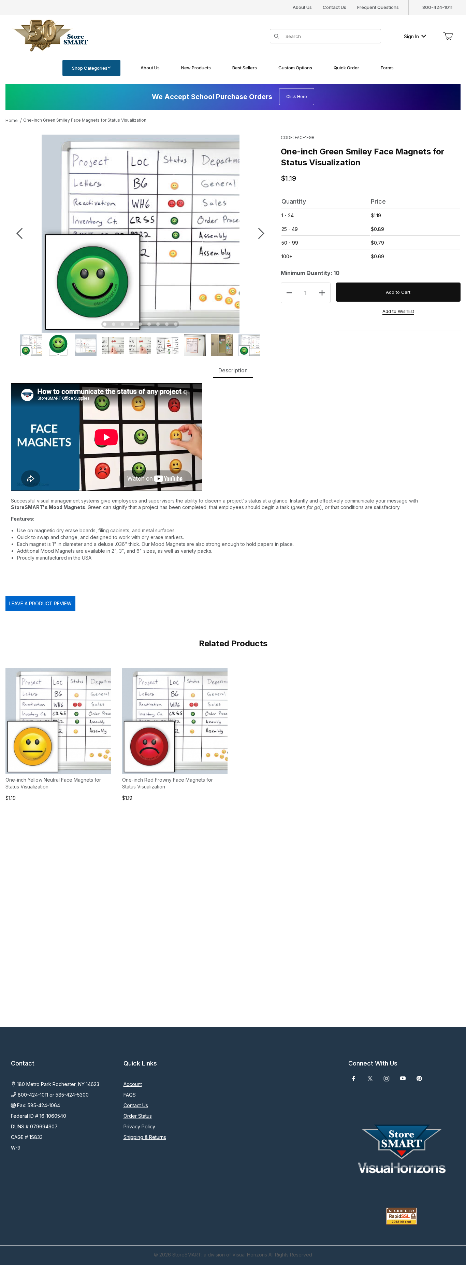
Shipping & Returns (144, 1137)
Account (132, 1084)
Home (11, 120)
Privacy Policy (139, 1126)
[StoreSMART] (49, 36)
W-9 (15, 1148)
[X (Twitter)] (370, 1078)
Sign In (411, 36)
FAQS (129, 1095)
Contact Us (334, 7)
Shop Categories (89, 68)
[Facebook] (353, 1078)
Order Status (137, 1116)
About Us (302, 7)
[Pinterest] (419, 1078)
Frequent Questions (378, 7)
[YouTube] (402, 1078)
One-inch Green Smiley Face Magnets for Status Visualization (84, 120)
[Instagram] (386, 1078)
